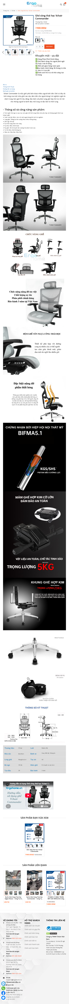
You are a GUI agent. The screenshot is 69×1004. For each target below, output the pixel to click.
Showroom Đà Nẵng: (13, 942)
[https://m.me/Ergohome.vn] (3, 998)
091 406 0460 (16, 956)
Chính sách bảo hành (31, 948)
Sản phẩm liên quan (34, 865)
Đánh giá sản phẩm (9, 91)
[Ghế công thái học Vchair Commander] (34, 833)
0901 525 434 (16, 938)
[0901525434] (3, 984)
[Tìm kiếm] (61, 4)
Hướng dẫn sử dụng (9, 89)
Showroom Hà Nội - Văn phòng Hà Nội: (14, 924)
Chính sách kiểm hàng (32, 933)
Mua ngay (49, 46)
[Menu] (4, 4)
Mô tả (5, 85)
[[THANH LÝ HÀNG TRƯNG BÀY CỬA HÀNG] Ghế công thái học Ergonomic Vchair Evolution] (55, 880)
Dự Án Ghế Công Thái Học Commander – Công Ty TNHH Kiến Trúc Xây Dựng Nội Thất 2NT (34, 897)
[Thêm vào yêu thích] (42, 51)
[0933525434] (3, 988)
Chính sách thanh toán (32, 944)
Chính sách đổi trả (30, 941)
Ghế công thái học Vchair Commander (34, 850)
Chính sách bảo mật (31, 937)
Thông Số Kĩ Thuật (8, 87)
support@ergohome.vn (14, 980)
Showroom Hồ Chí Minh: (14, 960)
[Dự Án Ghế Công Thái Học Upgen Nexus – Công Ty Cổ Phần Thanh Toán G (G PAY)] (13, 880)
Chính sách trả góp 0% (32, 929)
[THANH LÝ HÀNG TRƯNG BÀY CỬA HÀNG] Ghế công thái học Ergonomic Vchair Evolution (55, 897)
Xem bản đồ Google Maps (12, 935)
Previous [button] (3, 52)
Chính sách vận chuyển (32, 926)
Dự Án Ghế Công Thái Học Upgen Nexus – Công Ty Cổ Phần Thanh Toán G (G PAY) (13, 897)
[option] (18, 30)
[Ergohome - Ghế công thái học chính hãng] (34, 4)
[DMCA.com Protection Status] (51, 933)
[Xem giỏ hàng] (64, 4)
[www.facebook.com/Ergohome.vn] (3, 993)
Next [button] (33, 52)
